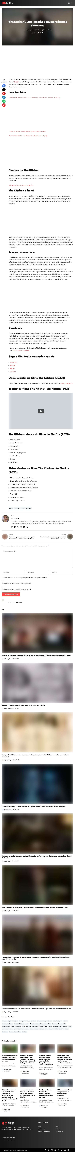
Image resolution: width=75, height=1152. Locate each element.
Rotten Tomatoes (34, 1029)
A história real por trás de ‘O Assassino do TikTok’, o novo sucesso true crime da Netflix (27, 1093)
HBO (23, 1026)
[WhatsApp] (58, 1150)
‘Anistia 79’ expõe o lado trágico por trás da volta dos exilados (23, 705)
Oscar (70, 1026)
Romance (27, 1029)
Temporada (5, 1031)
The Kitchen (28, 508)
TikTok (12, 368)
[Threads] (65, 1150)
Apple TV (33, 1021)
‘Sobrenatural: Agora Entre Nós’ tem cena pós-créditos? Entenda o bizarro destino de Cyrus (33, 806)
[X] (48, 1150)
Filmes (22, 508)
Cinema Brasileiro (57, 1021)
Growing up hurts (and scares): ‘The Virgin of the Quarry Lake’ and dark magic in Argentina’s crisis (27, 1059)
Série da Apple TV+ (59, 1029)
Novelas (65, 1026)
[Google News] (68, 1150)
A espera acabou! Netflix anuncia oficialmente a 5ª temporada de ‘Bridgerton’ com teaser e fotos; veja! (46, 1060)
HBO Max (28, 1026)
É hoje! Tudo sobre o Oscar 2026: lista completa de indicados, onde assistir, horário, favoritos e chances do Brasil (9, 1095)
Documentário (39, 1023)
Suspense (42, 1029)
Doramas (54, 1023)
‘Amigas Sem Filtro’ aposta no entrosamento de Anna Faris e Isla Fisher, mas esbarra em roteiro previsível (35, 756)
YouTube (13, 372)
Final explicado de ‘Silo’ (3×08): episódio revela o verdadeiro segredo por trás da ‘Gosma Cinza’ (35, 907)
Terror (10, 1031)
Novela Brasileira (57, 1026)
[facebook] (45, 1150)
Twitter (12, 365)
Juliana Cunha (7, 809)
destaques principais (19, 1023)
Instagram (13, 362)
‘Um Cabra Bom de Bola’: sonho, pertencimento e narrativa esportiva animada (45, 1093)
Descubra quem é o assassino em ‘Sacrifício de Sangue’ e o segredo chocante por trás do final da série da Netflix (37, 857)
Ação (45, 1021)
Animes (27, 1021)
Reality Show (20, 1029)
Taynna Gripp (7, 760)
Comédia (65, 1021)
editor (64, 1023)
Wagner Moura (17, 1031)
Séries (67, 1029)
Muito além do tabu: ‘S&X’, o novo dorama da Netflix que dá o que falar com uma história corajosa (36, 1009)
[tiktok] (62, 1150)
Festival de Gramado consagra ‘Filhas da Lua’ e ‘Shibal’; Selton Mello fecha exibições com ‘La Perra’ (36, 655)
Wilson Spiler (29, 30)
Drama (59, 1023)
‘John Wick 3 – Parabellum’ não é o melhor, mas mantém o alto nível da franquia (35, 98)
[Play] (41, 411)
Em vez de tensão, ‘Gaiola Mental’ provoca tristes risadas (27, 131)
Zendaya (24, 1031)
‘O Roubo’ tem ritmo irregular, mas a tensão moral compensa (64, 1092)
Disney (27, 1023)
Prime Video (12, 1029)
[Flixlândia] (7, 3)
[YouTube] (55, 1150)
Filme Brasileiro (6, 1026)
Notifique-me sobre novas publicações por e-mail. (16, 589)
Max (46, 1026)
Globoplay (18, 1026)
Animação (15, 1021)
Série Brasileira (49, 1029)
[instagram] (52, 1150)
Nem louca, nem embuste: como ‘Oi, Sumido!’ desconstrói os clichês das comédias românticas (64, 1059)
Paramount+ (5, 1029)
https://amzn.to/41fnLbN (21, 350)
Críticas (11, 508)
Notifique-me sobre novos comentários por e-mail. (16, 583)
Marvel (41, 1026)
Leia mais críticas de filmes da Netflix (21, 185)
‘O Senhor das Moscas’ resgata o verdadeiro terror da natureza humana (9, 1058)
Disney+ (32, 1023)
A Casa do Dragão (6, 1021)
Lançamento (35, 1026)
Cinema (50, 1021)
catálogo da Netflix (66, 383)
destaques (17, 508)
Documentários (47, 1023)
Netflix (16, 82)
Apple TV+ (39, 1021)
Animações (21, 1021)
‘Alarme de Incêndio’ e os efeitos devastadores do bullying (28, 136)
